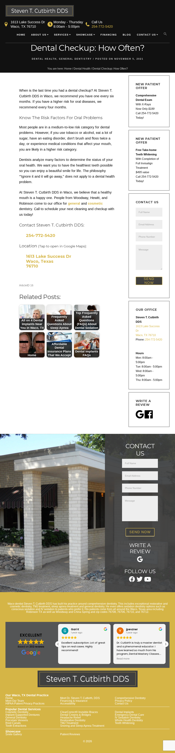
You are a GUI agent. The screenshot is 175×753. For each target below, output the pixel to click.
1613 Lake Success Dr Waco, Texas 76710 (48, 261)
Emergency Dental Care (129, 714)
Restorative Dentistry (72, 720)
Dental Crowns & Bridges (75, 714)
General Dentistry (75, 59)
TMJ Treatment (69, 723)
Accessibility (67, 703)
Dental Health (44, 59)
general (74, 203)
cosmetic (95, 203)
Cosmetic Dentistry (16, 712)
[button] (165, 34)
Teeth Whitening (124, 723)
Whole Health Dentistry (129, 720)
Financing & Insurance (74, 700)
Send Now (149, 281)
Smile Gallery (13, 734)
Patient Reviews (70, 734)
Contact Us (121, 703)
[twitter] (140, 580)
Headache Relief (70, 717)
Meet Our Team (14, 700)
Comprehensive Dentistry (130, 698)
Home (9, 698)
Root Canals (13, 723)
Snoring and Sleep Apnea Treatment (82, 725)
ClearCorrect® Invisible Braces (79, 712)
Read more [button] (123, 658)
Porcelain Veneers (16, 720)
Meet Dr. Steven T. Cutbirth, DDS (80, 698)
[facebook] (132, 581)
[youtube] (147, 580)
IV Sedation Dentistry (127, 717)
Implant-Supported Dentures (22, 714)
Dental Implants (124, 712)
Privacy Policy (123, 700)
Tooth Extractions (15, 725)
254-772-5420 (102, 26)
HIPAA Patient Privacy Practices (24, 703)
